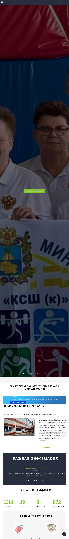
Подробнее (46, 447)
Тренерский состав (34, 191)
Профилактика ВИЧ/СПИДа (35, 469)
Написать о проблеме (18, 402)
